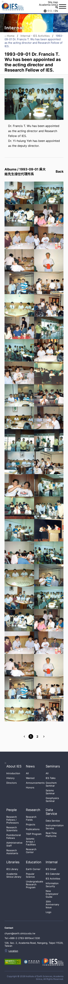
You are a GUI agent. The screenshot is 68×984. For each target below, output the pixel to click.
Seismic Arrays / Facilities (31, 841)
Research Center (31, 851)
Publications (33, 829)
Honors (30, 787)
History (10, 778)
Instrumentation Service (55, 827)
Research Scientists (11, 829)
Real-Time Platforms (51, 834)
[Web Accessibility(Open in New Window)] (13, 962)
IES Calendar (53, 873)
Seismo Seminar (50, 792)
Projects (30, 824)
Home (11, 36)
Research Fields (31, 818)
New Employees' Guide (52, 893)
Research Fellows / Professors (12, 819)
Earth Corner (33, 869)
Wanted (30, 778)
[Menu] (62, 6)
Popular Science (30, 875)
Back (59, 171)
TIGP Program (33, 833)
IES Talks (50, 778)
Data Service (53, 820)
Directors (11, 782)
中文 (49, 11)
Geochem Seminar (51, 784)
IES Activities (53, 878)
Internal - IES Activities (35, 36)
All (27, 773)
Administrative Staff (14, 844)
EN (56, 11)
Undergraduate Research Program (34, 884)
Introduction (13, 773)
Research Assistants (12, 852)
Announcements (35, 782)
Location (13, 950)
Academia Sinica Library (13, 875)
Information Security (52, 885)
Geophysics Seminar (52, 799)
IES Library (12, 869)
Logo (48, 912)
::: (2, 1)
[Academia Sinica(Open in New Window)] (31, 961)
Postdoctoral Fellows (13, 836)
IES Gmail (51, 869)
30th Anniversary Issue (52, 904)
